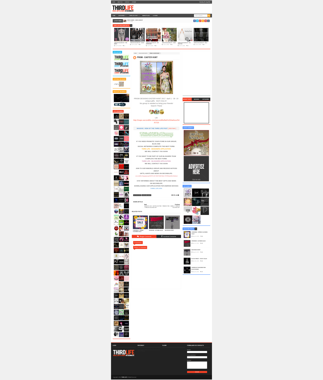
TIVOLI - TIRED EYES (132, 20)
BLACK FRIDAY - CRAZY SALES (199, 258)
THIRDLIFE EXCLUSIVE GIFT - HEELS (200, 42)
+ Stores (155, 15)
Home (113, 2)
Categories (121, 15)
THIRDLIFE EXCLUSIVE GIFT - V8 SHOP (137, 42)
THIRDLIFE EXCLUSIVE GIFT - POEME (169, 42)
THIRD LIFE (124, 377)
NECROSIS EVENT (195, 249)
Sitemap (134, 2)
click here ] (172, 128)
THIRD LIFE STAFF (133, 15)
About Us (120, 2)
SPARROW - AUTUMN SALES (198, 241)
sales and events (143, 53)
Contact (127, 2)
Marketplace (146, 15)
